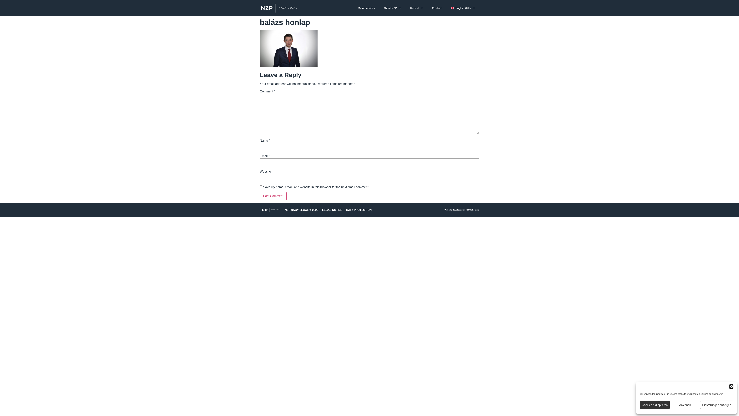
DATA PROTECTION (359, 209)
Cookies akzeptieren (655, 405)
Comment (267, 91)
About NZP (390, 8)
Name (265, 140)
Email (265, 156)
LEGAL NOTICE (332, 209)
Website (265, 171)
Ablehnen (685, 405)
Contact (436, 8)
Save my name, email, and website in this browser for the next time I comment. (316, 187)
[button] (731, 386)
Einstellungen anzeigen (716, 405)
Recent (414, 8)
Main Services (366, 8)
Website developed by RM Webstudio (462, 210)
